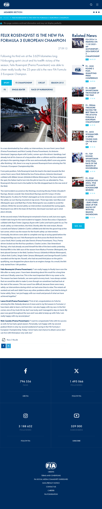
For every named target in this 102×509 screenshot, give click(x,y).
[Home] (21, 4)
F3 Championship (24, 82)
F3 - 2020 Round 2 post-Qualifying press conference (92, 72)
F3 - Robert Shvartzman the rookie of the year (92, 92)
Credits (51, 472)
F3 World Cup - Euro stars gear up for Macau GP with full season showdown (92, 207)
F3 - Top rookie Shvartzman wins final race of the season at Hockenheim (92, 160)
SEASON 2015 (57, 82)
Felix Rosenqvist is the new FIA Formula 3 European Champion (40, 17)
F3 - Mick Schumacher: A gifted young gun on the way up (92, 138)
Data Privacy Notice (51, 483)
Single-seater (18, 89)
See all (78, 226)
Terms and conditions (51, 475)
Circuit (41, 82)
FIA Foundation (51, 494)
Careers (51, 490)
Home (6, 17)
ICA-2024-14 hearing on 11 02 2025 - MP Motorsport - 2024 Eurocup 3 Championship (93, 47)
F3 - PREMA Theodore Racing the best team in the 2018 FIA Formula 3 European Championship (93, 113)
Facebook (3, 346)
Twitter (8, 346)
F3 (5, 89)
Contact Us (51, 487)
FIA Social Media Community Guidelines (51, 479)
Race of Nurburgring (42, 89)
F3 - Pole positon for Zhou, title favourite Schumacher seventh (92, 184)
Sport (6, 82)
